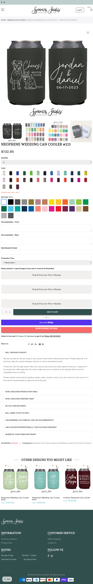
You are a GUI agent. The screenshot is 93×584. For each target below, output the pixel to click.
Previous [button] (7, 74)
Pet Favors (79, 443)
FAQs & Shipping (54, 539)
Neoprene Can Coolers (17, 20)
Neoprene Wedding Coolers (63, 443)
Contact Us (52, 543)
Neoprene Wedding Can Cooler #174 (46, 499)
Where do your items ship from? (20, 434)
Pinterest (43, 344)
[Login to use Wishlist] (88, 32)
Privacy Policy (6, 543)
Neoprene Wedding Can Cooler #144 (15, 499)
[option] (46, 74)
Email (40, 344)
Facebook (28, 344)
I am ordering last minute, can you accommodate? (29, 420)
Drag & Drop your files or (46, 275)
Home (3, 20)
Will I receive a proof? (16, 352)
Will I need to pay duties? (17, 413)
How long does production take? (21, 392)
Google (36, 344)
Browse (57, 275)
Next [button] (86, 74)
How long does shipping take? (19, 399)
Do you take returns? (15, 406)
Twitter (32, 344)
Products (87, 443)
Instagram (52, 556)
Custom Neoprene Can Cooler (76, 498)
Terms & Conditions (9, 539)
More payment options (46, 328)
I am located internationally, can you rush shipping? (31, 427)
